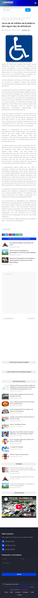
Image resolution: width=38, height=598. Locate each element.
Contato (19, 595)
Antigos (30, 318)
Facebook (17, 592)
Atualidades (13, 18)
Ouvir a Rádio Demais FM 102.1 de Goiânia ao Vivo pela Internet (22, 402)
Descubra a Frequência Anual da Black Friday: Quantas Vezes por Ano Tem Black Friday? (21, 260)
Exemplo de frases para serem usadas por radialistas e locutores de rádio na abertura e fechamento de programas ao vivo (22, 387)
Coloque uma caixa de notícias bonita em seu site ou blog (22, 417)
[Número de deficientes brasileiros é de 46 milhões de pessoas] (19, 62)
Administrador (7, 30)
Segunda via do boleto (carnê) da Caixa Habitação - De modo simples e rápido (21, 433)
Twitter (32, 592)
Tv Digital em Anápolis (16, 447)
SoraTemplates (24, 589)
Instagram (25, 592)
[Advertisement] (19, 339)
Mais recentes (9, 318)
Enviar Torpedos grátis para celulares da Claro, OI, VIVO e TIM (22, 440)
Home (6, 592)
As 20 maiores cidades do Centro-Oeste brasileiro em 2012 (21, 395)
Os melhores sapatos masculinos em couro (22, 476)
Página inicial (5, 18)
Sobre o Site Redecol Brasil (18, 424)
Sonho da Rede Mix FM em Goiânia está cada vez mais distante (21, 410)
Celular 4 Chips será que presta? (19, 454)
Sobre (11, 592)
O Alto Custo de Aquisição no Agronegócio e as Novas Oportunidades (22, 484)
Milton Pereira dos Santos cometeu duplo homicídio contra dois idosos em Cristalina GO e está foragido (23, 469)
